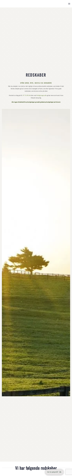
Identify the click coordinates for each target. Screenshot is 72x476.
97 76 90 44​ (26, 95)
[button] (69, 3)
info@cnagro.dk (41, 95)
